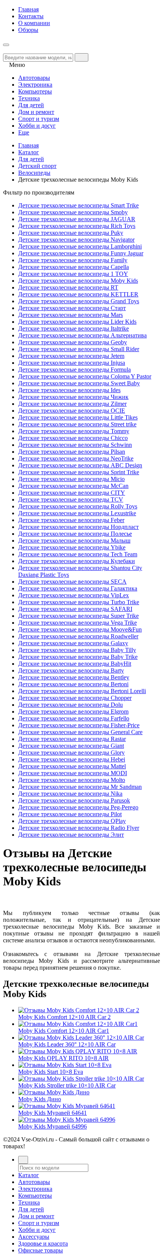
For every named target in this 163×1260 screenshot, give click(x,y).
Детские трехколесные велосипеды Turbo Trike (78, 602)
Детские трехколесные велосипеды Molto (71, 780)
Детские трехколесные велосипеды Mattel (72, 766)
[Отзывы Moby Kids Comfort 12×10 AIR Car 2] (78, 1010)
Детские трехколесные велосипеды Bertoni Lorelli (82, 691)
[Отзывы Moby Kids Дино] (53, 1092)
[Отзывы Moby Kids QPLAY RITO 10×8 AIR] (77, 1051)
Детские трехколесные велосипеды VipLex (73, 595)
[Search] (81, 57)
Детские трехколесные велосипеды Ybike (71, 547)
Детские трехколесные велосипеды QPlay (72, 821)
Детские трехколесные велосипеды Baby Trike (78, 657)
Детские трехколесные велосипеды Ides (69, 390)
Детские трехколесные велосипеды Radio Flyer (78, 828)
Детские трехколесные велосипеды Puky (70, 233)
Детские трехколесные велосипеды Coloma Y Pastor (84, 376)
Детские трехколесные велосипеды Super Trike (78, 616)
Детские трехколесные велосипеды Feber (71, 520)
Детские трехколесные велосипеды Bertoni (73, 684)
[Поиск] (23, 1160)
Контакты (31, 16)
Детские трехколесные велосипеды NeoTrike (75, 458)
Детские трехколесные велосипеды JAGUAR (76, 219)
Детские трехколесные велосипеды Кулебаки (76, 561)
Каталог (28, 152)
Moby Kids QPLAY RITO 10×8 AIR (63, 1058)
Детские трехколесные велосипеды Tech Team (77, 554)
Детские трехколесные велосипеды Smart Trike (78, 205)
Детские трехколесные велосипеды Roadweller (78, 636)
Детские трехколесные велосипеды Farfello (73, 718)
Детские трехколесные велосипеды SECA (72, 581)
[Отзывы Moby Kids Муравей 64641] (66, 1106)
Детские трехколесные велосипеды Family (72, 260)
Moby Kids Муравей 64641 (52, 1113)
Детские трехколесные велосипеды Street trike (77, 424)
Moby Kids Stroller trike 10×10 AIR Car (67, 1085)
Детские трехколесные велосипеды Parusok (74, 800)
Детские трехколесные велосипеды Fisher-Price (78, 725)
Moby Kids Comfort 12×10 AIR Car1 (63, 1030)
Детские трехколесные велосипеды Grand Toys (78, 301)
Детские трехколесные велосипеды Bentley (73, 677)
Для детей (31, 159)
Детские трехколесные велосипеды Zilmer (72, 403)
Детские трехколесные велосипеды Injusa (71, 362)
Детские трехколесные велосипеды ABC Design (80, 465)
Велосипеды (34, 172)
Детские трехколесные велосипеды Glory (71, 752)
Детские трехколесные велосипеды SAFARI (75, 609)
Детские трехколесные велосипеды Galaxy (73, 643)
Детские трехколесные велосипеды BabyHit (74, 663)
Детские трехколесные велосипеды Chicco (73, 438)
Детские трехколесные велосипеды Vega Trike (77, 622)
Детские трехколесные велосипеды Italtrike (73, 328)
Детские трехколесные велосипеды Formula (74, 369)
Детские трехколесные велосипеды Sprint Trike (78, 472)
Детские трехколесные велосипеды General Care (80, 732)
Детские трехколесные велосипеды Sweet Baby (79, 383)
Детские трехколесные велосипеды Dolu (70, 704)
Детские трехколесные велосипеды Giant (71, 745)
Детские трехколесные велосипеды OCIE (71, 410)
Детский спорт (37, 166)
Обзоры (28, 30)
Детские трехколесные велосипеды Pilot (70, 814)
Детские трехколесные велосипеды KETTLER (78, 294)
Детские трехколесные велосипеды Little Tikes (78, 417)
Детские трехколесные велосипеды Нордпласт (78, 527)
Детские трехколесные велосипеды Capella (73, 267)
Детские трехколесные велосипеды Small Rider (78, 349)
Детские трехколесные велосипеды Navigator (76, 239)
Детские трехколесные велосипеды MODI (72, 773)
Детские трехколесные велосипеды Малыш (74, 540)
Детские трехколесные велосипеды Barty (71, 670)
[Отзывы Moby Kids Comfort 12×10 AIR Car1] (78, 1024)
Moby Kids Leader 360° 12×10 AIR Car (67, 1044)
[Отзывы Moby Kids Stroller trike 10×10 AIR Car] (81, 1078)
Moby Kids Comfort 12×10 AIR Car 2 (64, 1017)
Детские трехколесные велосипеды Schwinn (75, 445)
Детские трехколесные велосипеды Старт (72, 308)
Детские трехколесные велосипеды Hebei (71, 759)
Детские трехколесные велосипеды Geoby (72, 342)
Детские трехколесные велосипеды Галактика (77, 588)
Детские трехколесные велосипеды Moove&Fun (80, 629)
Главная (28, 9)
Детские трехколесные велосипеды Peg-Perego (78, 807)
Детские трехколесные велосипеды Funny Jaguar (80, 253)
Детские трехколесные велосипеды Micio (71, 479)
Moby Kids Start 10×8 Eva (50, 1071)
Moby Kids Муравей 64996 (52, 1126)
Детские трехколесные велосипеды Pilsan (71, 451)
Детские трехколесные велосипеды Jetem (71, 356)
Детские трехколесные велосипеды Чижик (73, 397)
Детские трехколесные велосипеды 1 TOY (73, 274)
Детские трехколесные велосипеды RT (68, 287)
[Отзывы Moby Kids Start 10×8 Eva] (64, 1065)
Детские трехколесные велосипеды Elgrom (73, 711)
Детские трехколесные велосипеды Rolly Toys (77, 506)
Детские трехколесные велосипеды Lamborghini (80, 246)
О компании (34, 23)
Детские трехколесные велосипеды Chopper (75, 698)
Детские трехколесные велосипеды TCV (70, 499)
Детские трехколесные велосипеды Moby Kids (78, 280)
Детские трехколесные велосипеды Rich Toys (76, 226)
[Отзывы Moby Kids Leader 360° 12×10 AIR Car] (81, 1037)
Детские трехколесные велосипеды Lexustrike (77, 513)
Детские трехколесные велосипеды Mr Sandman (80, 787)
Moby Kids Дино (39, 1099)
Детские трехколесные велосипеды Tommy (73, 431)
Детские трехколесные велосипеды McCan (73, 486)
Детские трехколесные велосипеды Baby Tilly (77, 650)
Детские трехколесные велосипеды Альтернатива (82, 335)
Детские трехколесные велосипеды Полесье (75, 533)
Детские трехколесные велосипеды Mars (70, 315)
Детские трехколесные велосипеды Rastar (72, 739)
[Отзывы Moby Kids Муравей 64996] (66, 1119)
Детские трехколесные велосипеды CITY (71, 492)
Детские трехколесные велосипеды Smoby (73, 212)
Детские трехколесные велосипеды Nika (70, 793)
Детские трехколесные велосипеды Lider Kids (77, 321)
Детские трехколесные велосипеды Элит (71, 834)
